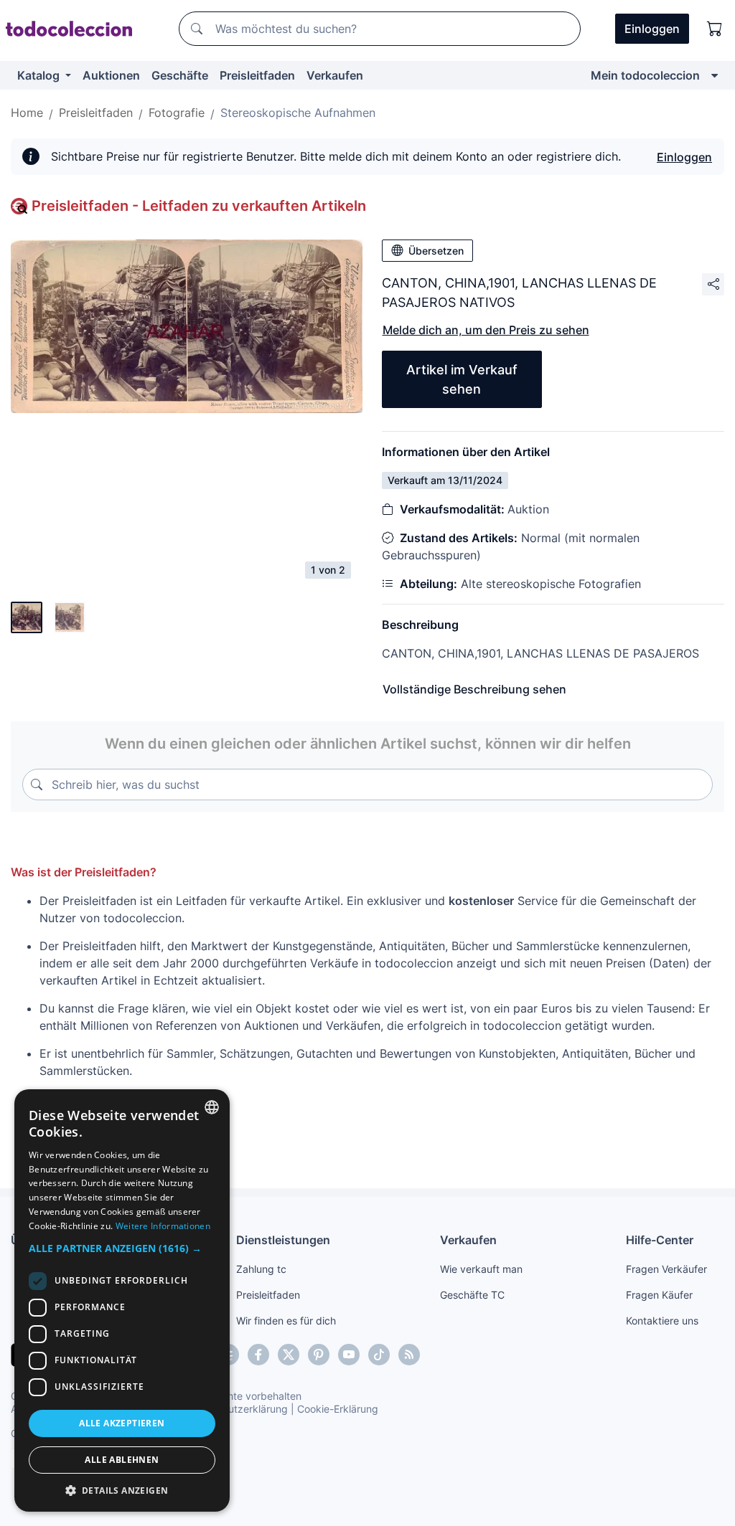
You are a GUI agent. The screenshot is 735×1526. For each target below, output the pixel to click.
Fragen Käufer (659, 1295)
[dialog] (122, 1300)
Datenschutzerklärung (236, 1409)
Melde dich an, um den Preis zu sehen (486, 330)
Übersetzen (436, 251)
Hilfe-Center (659, 1240)
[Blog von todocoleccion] (409, 1354)
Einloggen (684, 157)
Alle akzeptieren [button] (121, 1423)
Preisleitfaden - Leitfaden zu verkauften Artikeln (199, 205)
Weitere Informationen (163, 1226)
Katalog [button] (39, 75)
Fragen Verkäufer (666, 1269)
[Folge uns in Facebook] (258, 1354)
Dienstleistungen (283, 1240)
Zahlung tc (261, 1269)
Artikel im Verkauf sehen (462, 379)
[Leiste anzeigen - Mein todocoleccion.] (715, 75)
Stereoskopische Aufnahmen (297, 112)
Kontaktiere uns (662, 1320)
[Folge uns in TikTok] (379, 1354)
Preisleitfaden (257, 75)
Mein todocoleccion (645, 75)
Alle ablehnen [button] (122, 1460)
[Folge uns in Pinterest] (318, 1354)
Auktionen (111, 75)
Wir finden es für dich (286, 1320)
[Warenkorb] (715, 28)
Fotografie (177, 112)
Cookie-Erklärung (337, 1409)
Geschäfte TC (472, 1295)
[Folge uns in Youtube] (349, 1354)
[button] (122, 1248)
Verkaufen (334, 75)
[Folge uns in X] (288, 1354)
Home (27, 112)
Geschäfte (179, 75)
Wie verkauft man (481, 1269)
